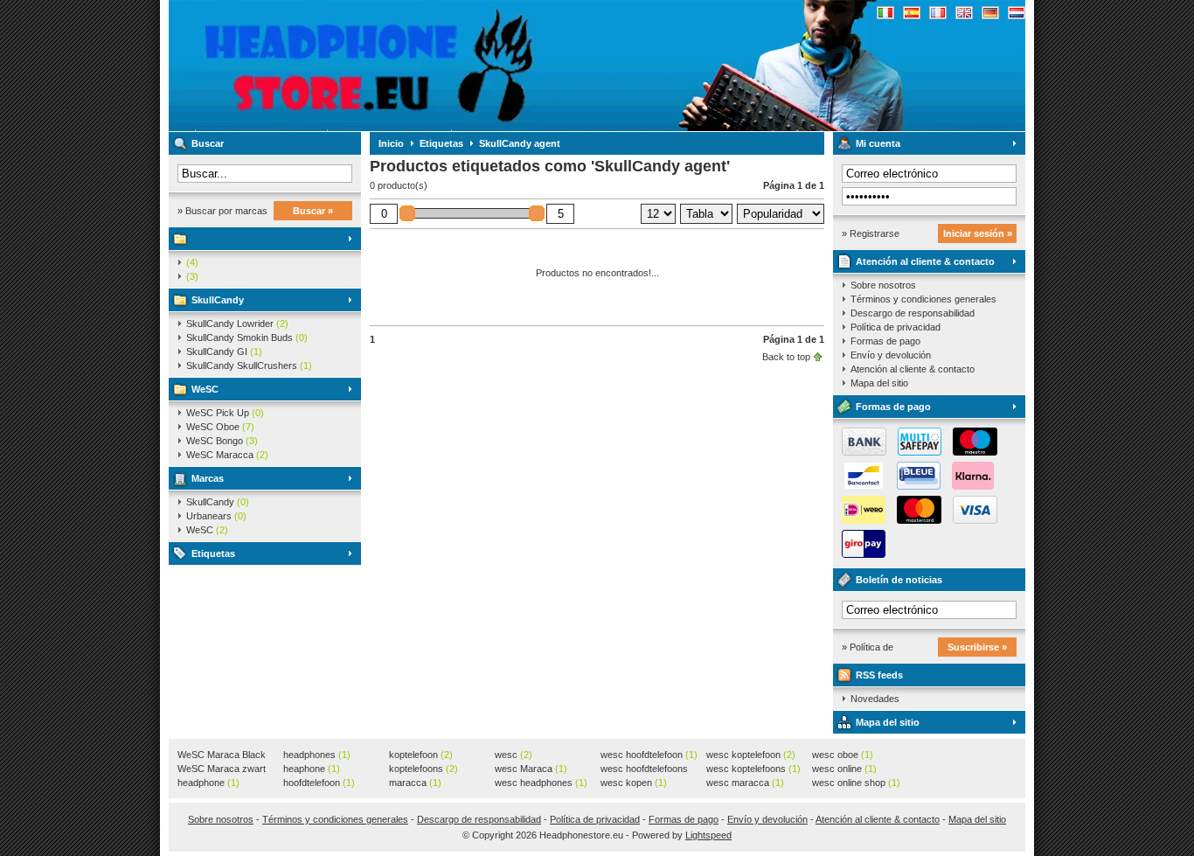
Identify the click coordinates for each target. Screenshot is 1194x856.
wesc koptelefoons (753, 768)
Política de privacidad (895, 327)
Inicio (391, 143)
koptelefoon (421, 754)
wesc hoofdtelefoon (649, 754)
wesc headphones (541, 782)
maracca (415, 782)
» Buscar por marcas (222, 210)
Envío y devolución (890, 355)
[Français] (938, 12)
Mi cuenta (878, 143)
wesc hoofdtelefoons (644, 769)
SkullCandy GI (224, 351)
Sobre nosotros (883, 285)
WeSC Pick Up (225, 412)
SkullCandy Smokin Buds (247, 337)
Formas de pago (885, 341)
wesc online (844, 768)
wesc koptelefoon (750, 754)
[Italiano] (885, 12)
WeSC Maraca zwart (221, 769)
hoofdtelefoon (319, 782)
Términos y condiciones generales (923, 299)
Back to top (786, 356)
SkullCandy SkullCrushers (249, 365)
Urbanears (216, 516)
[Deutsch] (990, 12)
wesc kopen (633, 782)
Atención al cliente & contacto (925, 261)
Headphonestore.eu (400, 65)
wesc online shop (856, 782)
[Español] (911, 12)
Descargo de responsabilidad (912, 313)
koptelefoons (423, 768)
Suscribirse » (977, 647)
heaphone (311, 768)
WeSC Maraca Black (221, 755)
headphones (317, 754)
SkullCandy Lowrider (237, 323)
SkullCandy (217, 300)
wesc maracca (745, 782)
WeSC (205, 389)
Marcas (207, 478)
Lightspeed (708, 835)
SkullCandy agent (519, 143)
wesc (513, 754)
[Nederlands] (1016, 12)
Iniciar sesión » (977, 233)
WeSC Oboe (220, 426)
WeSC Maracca (227, 454)
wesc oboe (842, 754)
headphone (208, 782)
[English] (964, 12)
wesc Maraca (531, 768)
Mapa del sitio (879, 383)
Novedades (874, 698)
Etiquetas (213, 553)
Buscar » (313, 210)
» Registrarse (870, 233)
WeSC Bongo (222, 440)
